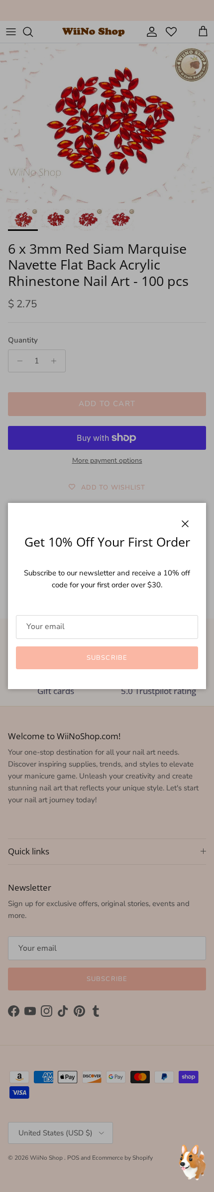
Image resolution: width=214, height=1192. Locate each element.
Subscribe (107, 657)
